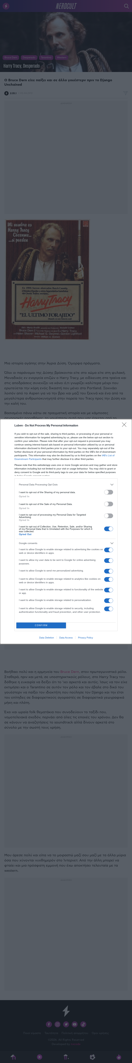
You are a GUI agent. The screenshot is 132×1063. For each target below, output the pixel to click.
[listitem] (66, 484)
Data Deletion (46, 637)
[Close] (125, 425)
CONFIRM (41, 625)
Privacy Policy (85, 637)
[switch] (108, 492)
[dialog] (66, 531)
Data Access (66, 637)
